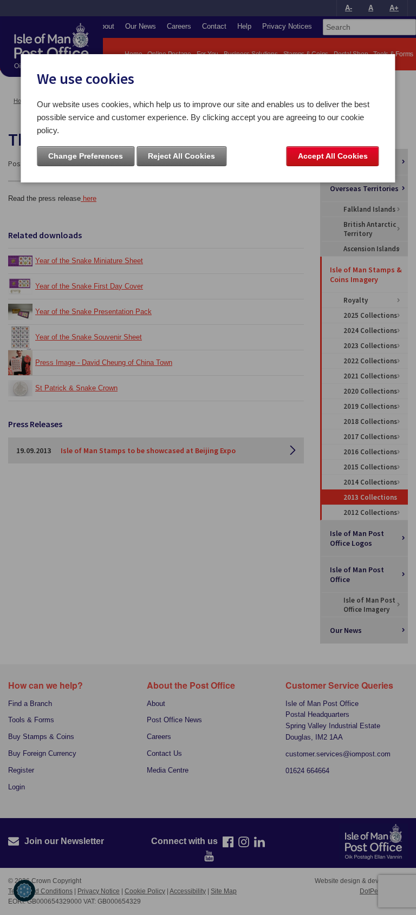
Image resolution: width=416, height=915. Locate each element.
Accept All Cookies (333, 156)
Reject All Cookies (181, 156)
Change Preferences (85, 156)
